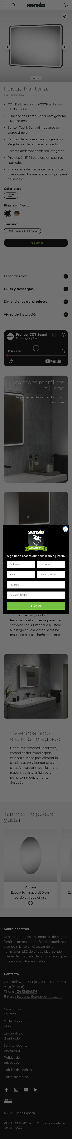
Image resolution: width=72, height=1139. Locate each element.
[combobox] (35, 584)
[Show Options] (62, 584)
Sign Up (36, 605)
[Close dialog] (65, 528)
